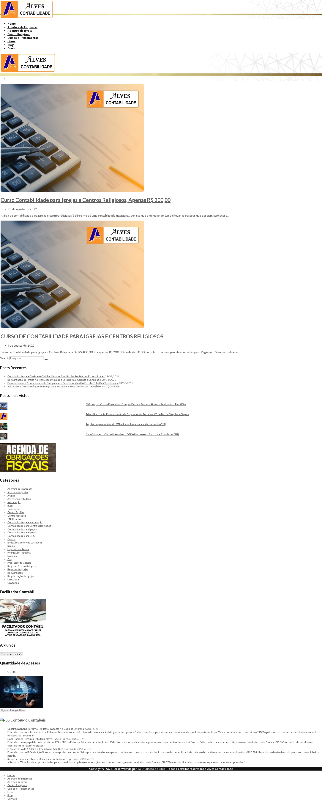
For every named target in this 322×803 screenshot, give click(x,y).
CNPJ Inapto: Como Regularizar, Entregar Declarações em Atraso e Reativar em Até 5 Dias (136, 404)
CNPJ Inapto (14, 519)
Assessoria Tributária (19, 499)
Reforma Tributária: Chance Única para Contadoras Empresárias (43, 759)
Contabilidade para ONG (21, 536)
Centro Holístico (16, 515)
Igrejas (11, 546)
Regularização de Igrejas (20, 576)
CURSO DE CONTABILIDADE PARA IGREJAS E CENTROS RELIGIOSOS (82, 336)
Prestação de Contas (19, 562)
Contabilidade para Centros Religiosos (29, 525)
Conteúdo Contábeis (28, 720)
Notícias (12, 556)
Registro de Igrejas (17, 569)
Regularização (15, 572)
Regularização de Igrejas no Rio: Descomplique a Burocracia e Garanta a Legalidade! (54, 379)
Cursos (11, 539)
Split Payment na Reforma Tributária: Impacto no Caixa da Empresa (45, 728)
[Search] (46, 359)
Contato (12, 48)
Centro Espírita (15, 512)
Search (4, 358)
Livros (11, 41)
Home (11, 23)
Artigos (11, 495)
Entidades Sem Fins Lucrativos (24, 542)
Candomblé (14, 509)
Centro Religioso (18, 34)
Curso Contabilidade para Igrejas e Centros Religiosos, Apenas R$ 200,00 (86, 200)
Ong (9, 559)
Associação (13, 502)
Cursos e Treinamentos (23, 38)
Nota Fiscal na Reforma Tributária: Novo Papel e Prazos (38, 739)
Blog (10, 45)
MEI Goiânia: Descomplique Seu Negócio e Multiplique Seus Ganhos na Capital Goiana (56, 386)
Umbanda (13, 579)
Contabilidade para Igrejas (22, 529)
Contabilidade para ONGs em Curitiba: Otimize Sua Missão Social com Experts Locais (56, 376)
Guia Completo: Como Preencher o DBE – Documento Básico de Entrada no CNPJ (132, 434)
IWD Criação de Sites (151, 769)
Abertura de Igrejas (17, 492)
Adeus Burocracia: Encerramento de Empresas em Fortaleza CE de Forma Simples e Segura (137, 414)
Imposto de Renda (18, 549)
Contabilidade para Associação (24, 522)
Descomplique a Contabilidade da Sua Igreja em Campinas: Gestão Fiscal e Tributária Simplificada (63, 383)
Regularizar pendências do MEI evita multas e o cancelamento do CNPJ (126, 424)
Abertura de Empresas (22, 27)
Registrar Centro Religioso (22, 566)
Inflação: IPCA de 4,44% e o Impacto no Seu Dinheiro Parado (42, 749)
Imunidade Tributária (19, 552)
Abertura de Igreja (19, 30)
